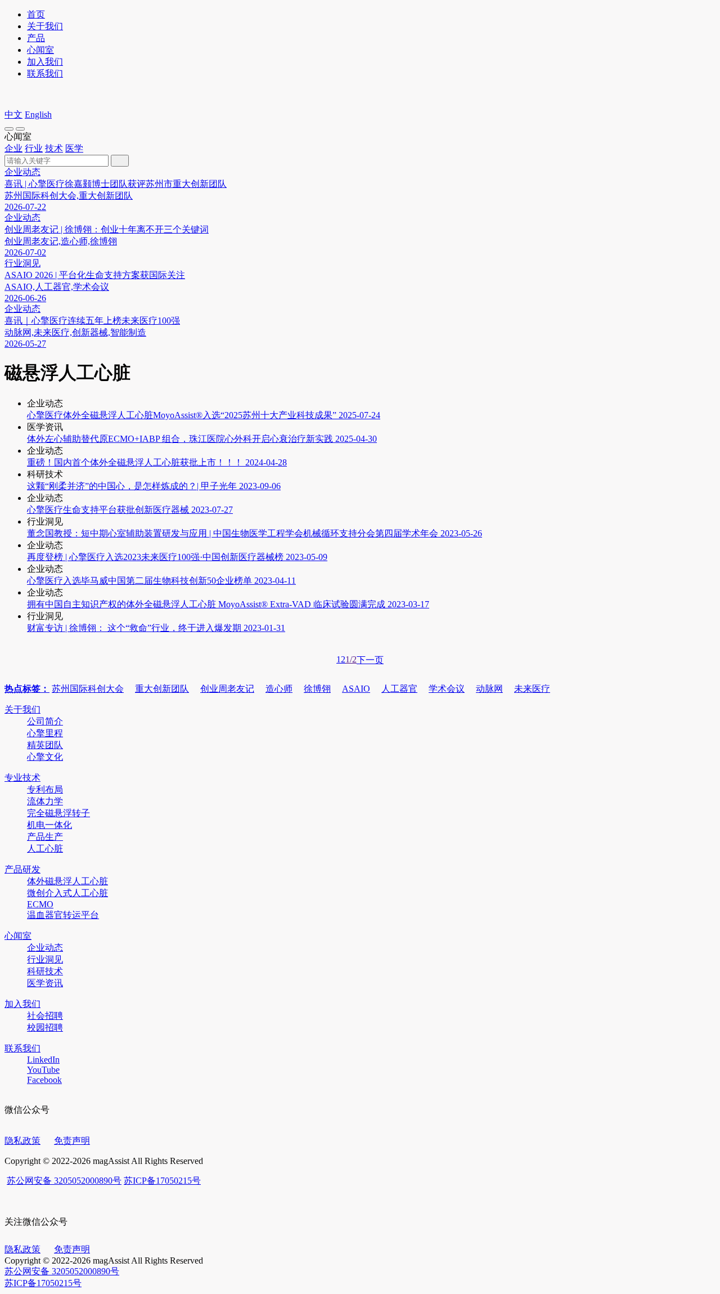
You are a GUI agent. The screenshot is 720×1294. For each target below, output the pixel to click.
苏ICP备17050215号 (162, 1180)
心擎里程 (45, 733)
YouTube (43, 1069)
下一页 (370, 660)
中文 (13, 114)
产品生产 (45, 836)
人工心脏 (45, 848)
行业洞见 (45, 959)
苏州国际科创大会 (88, 688)
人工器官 (399, 688)
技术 (54, 148)
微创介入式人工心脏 (67, 893)
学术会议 (447, 688)
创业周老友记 (227, 688)
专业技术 (22, 777)
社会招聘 (45, 1015)
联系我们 (45, 73)
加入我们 (45, 61)
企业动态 (45, 947)
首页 (36, 14)
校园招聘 (45, 1027)
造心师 (279, 688)
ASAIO (356, 688)
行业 (34, 148)
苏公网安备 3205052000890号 (64, 1180)
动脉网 (489, 688)
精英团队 (45, 745)
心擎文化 (45, 757)
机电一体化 (49, 825)
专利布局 (45, 789)
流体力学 (45, 801)
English (38, 114)
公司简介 (45, 721)
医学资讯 (45, 983)
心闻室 (40, 50)
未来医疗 (532, 688)
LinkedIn (43, 1059)
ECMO (40, 904)
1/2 (351, 659)
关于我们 (45, 26)
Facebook (44, 1080)
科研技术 (45, 971)
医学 (74, 148)
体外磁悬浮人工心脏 (67, 881)
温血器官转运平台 (63, 915)
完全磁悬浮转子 (58, 813)
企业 (13, 148)
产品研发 (22, 869)
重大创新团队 (162, 688)
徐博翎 (317, 688)
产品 (36, 38)
